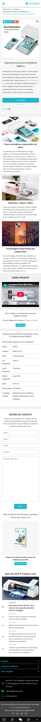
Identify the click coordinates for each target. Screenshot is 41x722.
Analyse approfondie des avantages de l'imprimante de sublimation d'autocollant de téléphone (23, 650)
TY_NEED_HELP (21, 104)
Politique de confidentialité (24, 710)
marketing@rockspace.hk (14, 691)
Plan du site (9, 710)
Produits (16, 9)
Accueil (7, 9)
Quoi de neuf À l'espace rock (20, 573)
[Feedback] (29, 719)
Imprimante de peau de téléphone (16, 12)
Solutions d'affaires (9, 666)
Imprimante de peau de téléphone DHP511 (19, 14)
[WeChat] (20, 719)
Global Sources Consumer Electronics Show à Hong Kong (23, 626)
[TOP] (37, 719)
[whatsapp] (12, 719)
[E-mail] (4, 719)
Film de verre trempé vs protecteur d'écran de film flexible (22, 617)
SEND (19, 506)
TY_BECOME (20, 100)
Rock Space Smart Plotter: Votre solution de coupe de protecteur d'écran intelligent (21, 607)
